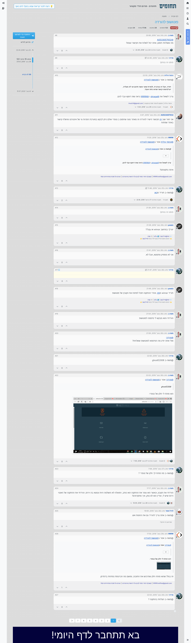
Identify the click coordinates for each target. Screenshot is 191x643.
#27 (56, 595)
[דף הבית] (187, 3)
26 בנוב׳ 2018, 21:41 (155, 250)
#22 (56, 375)
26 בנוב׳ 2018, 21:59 (154, 333)
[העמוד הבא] (72, 620)
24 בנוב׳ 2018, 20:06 (154, 35)
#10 (56, 75)
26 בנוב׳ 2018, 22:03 (154, 375)
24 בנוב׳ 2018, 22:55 (151, 75)
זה (161, 119)
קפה (149, 236)
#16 (56, 250)
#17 (56, 270)
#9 (56, 58)
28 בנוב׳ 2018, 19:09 (152, 511)
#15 (56, 225)
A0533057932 (167, 115)
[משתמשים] (187, 19)
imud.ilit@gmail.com (136, 103)
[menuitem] (3, 3)
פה (158, 292)
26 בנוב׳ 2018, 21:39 (155, 225)
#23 (56, 468)
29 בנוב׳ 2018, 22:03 (155, 595)
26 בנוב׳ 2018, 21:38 (154, 208)
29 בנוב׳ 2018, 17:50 (155, 533)
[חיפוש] (187, 24)
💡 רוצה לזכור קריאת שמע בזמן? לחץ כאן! (34, 6)
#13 (56, 188)
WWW (170, 137)
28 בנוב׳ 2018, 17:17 (155, 488)
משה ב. (170, 35)
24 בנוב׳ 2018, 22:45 (155, 58)
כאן (155, 192)
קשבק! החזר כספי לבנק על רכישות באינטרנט (136, 177)
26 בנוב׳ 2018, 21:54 (154, 313)
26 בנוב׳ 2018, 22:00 (155, 355)
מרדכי (171, 58)
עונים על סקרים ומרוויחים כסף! (110, 177)
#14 (56, 208)
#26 (56, 533)
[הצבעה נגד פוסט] (57, 51)
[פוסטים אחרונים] (187, 13)
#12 (56, 137)
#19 (56, 313)
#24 (56, 488)
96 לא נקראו (26, 74)
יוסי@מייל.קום (164, 236)
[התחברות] (3, 3)
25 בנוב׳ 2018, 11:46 (156, 188)
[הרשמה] (3, 8)
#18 (56, 288)
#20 (56, 333)
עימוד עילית (168, 75)
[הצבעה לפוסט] (66, 51)
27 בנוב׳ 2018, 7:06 (156, 468)
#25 (56, 511)
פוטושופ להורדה (151, 79)
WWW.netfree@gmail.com (162, 177)
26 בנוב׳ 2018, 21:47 (155, 270)
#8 (56, 35)
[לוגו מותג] (167, 6)
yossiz (170, 225)
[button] (187, 640)
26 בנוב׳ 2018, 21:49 (155, 288)
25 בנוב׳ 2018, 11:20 (155, 137)
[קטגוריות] (187, 8)
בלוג (155, 236)
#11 (56, 115)
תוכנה (173, 28)
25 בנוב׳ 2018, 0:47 (148, 115)
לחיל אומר (169, 511)
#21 (56, 355)
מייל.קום (145, 239)
